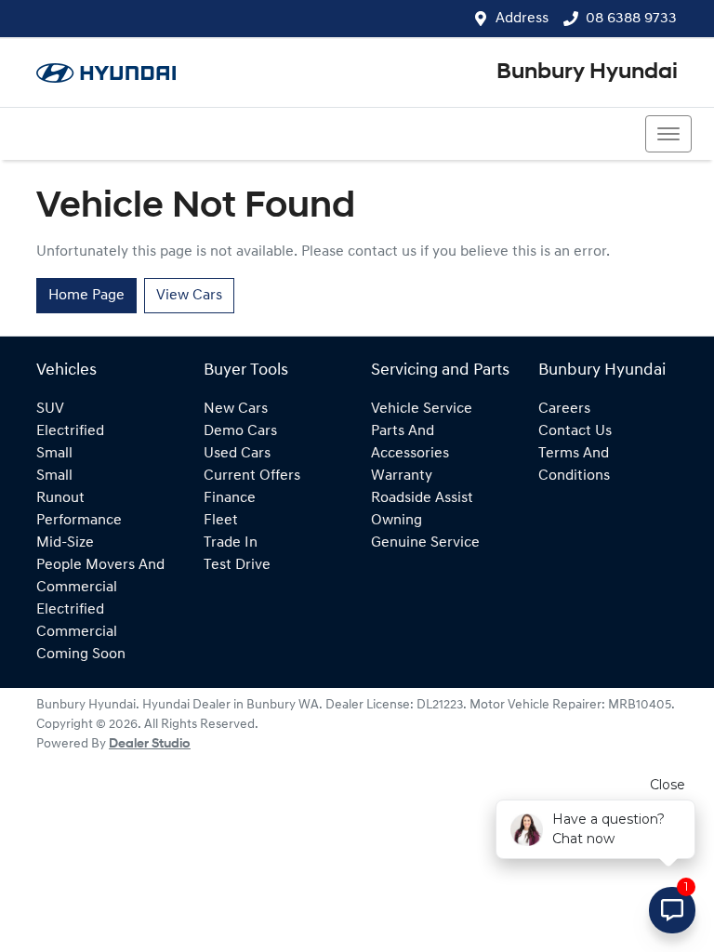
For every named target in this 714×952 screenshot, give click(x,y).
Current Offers (252, 476)
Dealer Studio (150, 744)
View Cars (189, 295)
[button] (668, 133)
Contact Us (575, 431)
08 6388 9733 (631, 18)
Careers (564, 409)
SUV (50, 409)
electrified (70, 431)
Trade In (231, 543)
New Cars (236, 409)
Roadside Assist (422, 498)
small (54, 453)
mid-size (65, 543)
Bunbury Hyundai (587, 72)
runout (60, 498)
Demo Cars (240, 431)
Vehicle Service (421, 409)
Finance (230, 498)
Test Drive (237, 565)
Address (522, 18)
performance (79, 520)
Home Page (86, 295)
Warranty (401, 476)
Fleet (221, 520)
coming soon (81, 654)
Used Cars (237, 453)
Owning (396, 520)
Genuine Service (425, 543)
